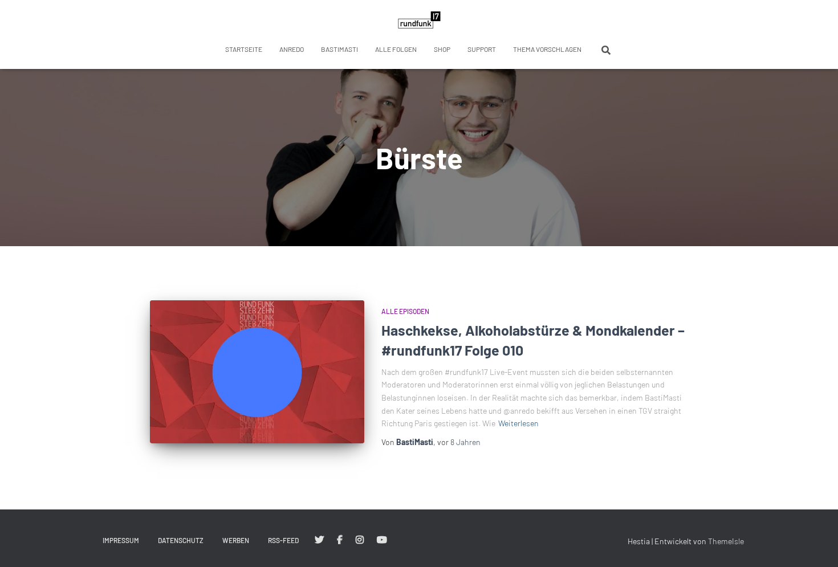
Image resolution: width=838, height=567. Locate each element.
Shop (442, 49)
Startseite (243, 49)
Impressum (121, 540)
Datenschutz (181, 540)
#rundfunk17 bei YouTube (382, 540)
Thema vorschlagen (547, 49)
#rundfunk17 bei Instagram (359, 540)
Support (481, 49)
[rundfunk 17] (419, 20)
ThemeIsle (726, 541)
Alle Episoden (405, 311)
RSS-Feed (283, 540)
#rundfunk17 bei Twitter (319, 540)
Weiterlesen (518, 423)
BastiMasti (339, 49)
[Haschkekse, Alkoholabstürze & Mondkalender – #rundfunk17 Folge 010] (257, 371)
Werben (235, 540)
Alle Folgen (396, 49)
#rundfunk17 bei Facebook (339, 540)
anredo (291, 49)
